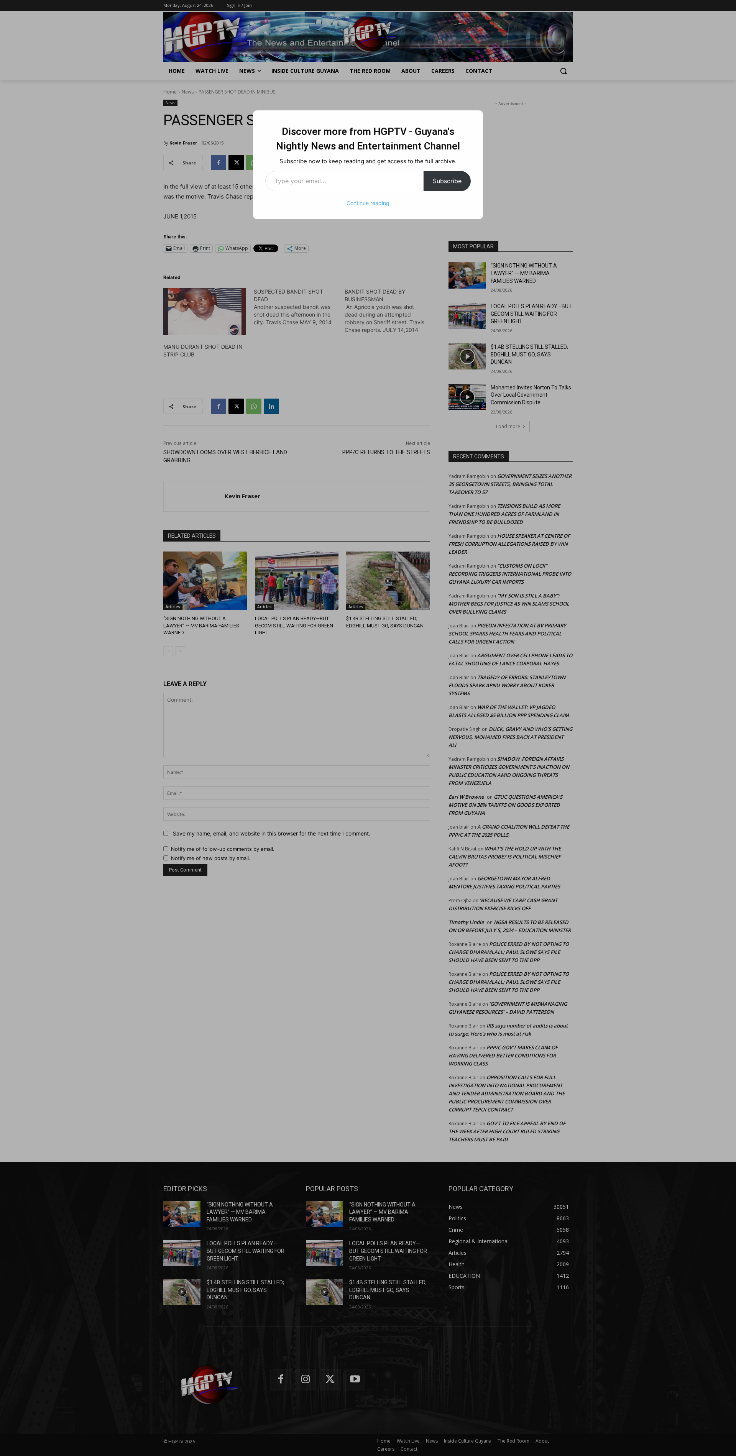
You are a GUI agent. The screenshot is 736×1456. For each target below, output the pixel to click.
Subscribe (447, 181)
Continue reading (368, 203)
